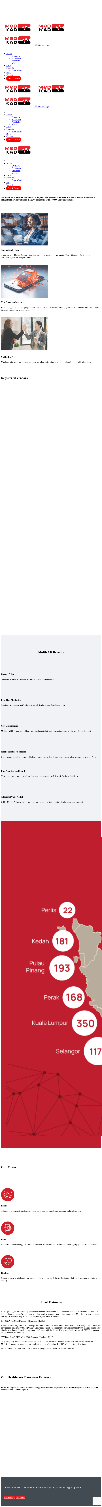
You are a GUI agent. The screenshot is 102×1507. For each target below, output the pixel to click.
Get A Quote (14, 78)
